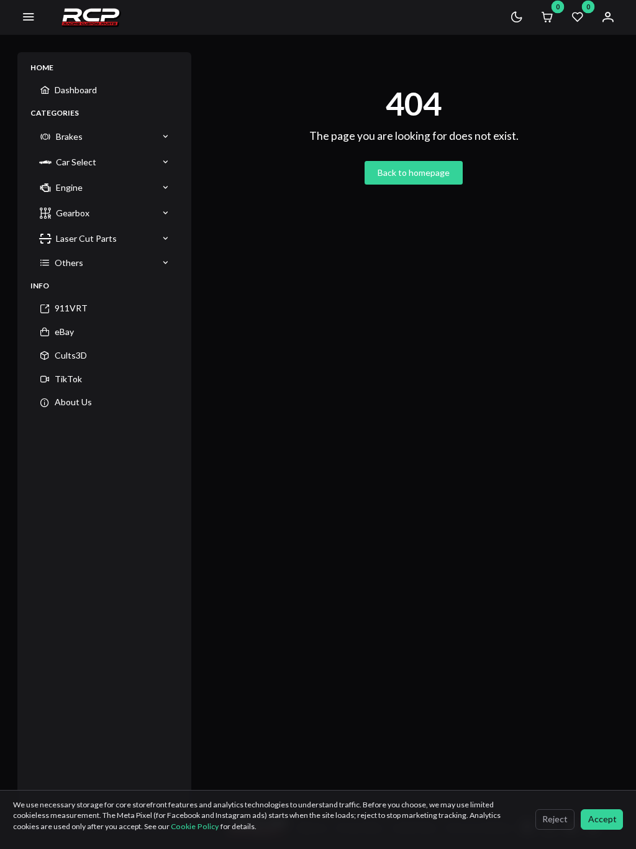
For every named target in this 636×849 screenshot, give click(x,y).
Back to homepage (414, 172)
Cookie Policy (195, 826)
